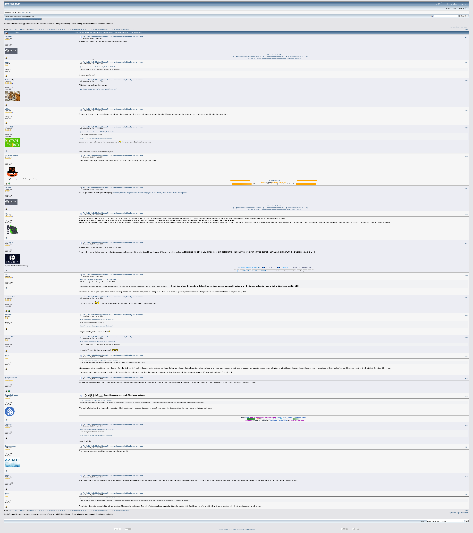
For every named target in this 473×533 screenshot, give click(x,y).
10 (22, 29)
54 (115, 29)
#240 (466, 494)
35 (75, 29)
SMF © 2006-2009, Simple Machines (244, 529)
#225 (466, 128)
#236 (466, 396)
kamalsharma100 (11, 155)
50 (106, 29)
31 (66, 29)
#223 (466, 81)
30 (64, 29)
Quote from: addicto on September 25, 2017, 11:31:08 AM (97, 400)
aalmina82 (9, 337)
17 (37, 29)
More (38, 19)
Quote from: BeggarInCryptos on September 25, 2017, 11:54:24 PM (99, 498)
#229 (466, 243)
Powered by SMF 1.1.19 (225, 529)
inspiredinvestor (11, 377)
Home (9, 19)
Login (26, 19)
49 (104, 29)
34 (73, 29)
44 (94, 29)
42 (89, 29)
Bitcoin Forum (9, 24)
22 (48, 29)
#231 (466, 298)
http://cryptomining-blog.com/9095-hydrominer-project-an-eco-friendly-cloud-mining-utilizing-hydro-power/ (150, 193)
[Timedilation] (9, 310)
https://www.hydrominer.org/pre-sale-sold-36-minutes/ (98, 89)
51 (108, 29)
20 (43, 29)
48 (102, 29)
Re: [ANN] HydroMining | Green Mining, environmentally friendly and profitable (113, 36)
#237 (466, 425)
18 (39, 29)
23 (50, 29)
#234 (466, 356)
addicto (7, 109)
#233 (466, 338)
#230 (466, 275)
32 (68, 29)
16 (35, 29)
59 (125, 29)
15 (33, 29)
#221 (466, 37)
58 (123, 29)
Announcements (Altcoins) (44, 24)
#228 (466, 214)
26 (56, 29)
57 (121, 29)
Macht (7, 62)
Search (20, 19)
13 (29, 29)
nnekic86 (8, 315)
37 (79, 29)
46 (98, 29)
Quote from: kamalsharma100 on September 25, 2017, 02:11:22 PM (100, 360)
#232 (466, 315)
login (23, 12)
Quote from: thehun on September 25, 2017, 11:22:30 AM (96, 132)
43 (92, 29)
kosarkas (8, 36)
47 (100, 29)
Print (466, 29)
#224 (466, 110)
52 (110, 29)
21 (45, 29)
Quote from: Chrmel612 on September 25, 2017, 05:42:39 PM (98, 279)
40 (85, 29)
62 (131, 29)
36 (77, 29)
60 (127, 29)
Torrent (32, 16)
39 (83, 29)
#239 (466, 476)
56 (119, 29)
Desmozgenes (10, 446)
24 (52, 29)
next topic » (464, 27)
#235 (466, 378)
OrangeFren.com (274, 180)
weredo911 (9, 127)
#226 (466, 156)
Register (32, 19)
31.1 (27, 16)
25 (54, 29)
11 (24, 29)
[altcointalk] (9, 183)
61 (129, 29)
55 (117, 29)
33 (71, 29)
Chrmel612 (9, 242)
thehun (7, 80)
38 (81, 29)
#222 (466, 63)
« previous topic (454, 27)
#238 (466, 447)
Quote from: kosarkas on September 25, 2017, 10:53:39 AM (97, 66)
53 (112, 29)
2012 (6, 274)
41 (87, 29)
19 (41, 29)
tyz (6, 213)
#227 (466, 188)
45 (96, 29)
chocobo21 (9, 424)
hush (7, 475)
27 (58, 29)
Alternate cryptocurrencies (24, 24)
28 (60, 29)
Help (15, 19)
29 (62, 29)
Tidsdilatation (10, 297)
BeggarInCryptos (11, 395)
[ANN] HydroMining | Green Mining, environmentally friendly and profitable (84, 24)
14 (31, 29)
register (29, 12)
